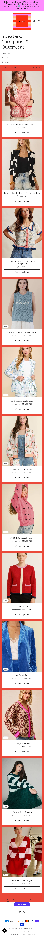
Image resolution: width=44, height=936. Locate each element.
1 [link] (7, 900)
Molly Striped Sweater (22, 812)
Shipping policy (16, 934)
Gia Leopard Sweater (22, 743)
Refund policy (14, 931)
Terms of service (36, 931)
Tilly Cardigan (22, 606)
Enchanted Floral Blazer (22, 401)
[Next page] (36, 900)
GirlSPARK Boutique (21, 928)
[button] (4, 21)
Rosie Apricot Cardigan (21, 469)
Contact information (29, 934)
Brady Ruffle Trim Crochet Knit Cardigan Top (22, 263)
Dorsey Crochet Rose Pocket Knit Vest (22, 124)
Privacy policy (24, 931)
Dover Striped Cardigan (22, 881)
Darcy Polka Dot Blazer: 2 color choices (22, 193)
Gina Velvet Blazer (22, 675)
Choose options (22, 132)
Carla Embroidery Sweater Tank (22, 332)
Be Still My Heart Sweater (22, 538)
